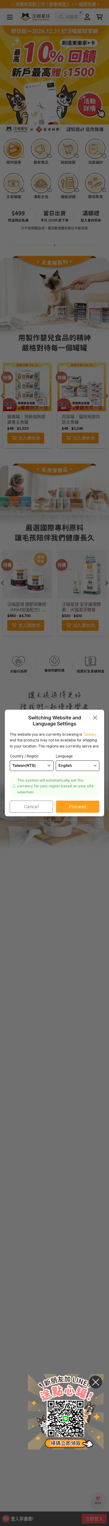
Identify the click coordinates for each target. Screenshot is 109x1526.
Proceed (78, 806)
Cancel (31, 806)
